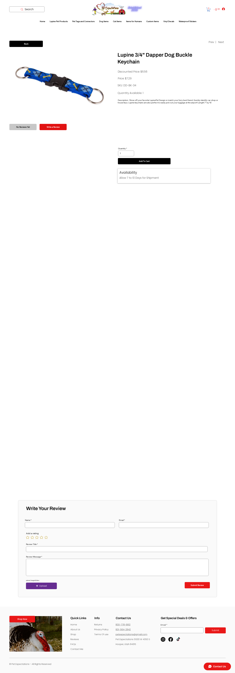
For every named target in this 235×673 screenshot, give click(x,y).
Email (121, 520)
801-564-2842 (123, 629)
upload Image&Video (32, 580)
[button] (208, 9)
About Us (75, 629)
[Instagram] (163, 639)
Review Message (33, 557)
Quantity (122, 148)
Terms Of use (101, 634)
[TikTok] (178, 639)
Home (73, 624)
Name (27, 520)
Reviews (74, 639)
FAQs (73, 644)
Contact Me (76, 649)
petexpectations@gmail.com (131, 634)
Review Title (31, 544)
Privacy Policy (101, 629)
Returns (98, 624)
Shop (73, 634)
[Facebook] (170, 639)
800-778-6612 (123, 624)
